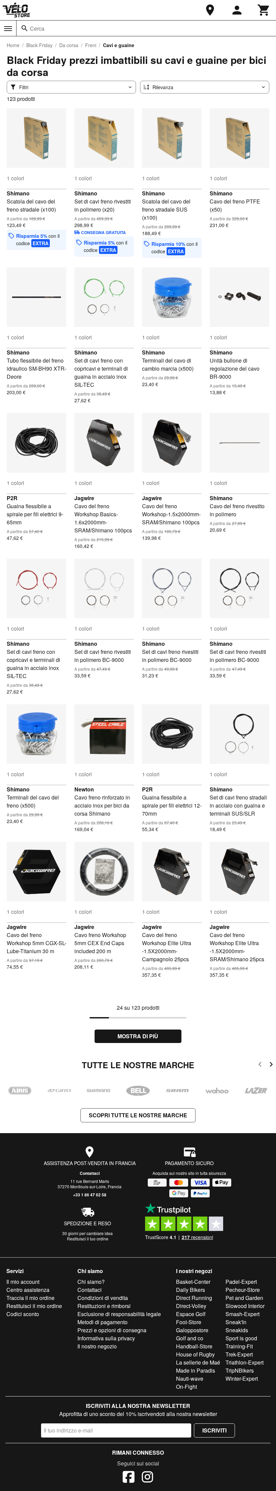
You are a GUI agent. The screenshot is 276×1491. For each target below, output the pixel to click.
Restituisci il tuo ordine (87, 1238)
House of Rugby (195, 1354)
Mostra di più (137, 1036)
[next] (271, 1065)
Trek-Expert (239, 1354)
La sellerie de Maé (198, 1362)
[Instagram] (147, 1478)
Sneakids (237, 1330)
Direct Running (194, 1298)
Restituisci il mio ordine (34, 1306)
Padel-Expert (241, 1281)
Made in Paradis (195, 1370)
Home (13, 45)
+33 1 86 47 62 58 (89, 1195)
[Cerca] (25, 28)
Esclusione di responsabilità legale (119, 1314)
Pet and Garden (244, 1298)
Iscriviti (214, 1430)
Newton (84, 789)
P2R (12, 498)
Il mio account (22, 1281)
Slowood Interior (245, 1306)
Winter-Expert (242, 1378)
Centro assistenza (27, 1290)
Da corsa (68, 45)
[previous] (260, 1065)
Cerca (37, 28)
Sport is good (241, 1338)
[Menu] (8, 29)
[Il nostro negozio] (210, 10)
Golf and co (189, 1338)
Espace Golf (190, 1314)
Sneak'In (236, 1322)
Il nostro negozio (97, 1346)
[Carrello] (264, 10)
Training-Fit (239, 1346)
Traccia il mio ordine (30, 1298)
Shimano (18, 193)
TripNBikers (240, 1370)
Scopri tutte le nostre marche (138, 1115)
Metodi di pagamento (102, 1322)
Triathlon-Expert (245, 1362)
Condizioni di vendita (102, 1298)
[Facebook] (128, 1478)
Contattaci (90, 1173)
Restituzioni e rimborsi (104, 1306)
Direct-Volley (191, 1306)
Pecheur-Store (243, 1290)
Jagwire (84, 498)
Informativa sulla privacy (106, 1338)
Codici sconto (22, 1314)
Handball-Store (194, 1346)
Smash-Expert (243, 1314)
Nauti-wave (189, 1378)
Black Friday (39, 45)
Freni (90, 45)
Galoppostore (192, 1330)
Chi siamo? (91, 1281)
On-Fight (186, 1386)
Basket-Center (193, 1281)
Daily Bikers (190, 1290)
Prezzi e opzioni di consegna (111, 1330)
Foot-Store (188, 1322)
